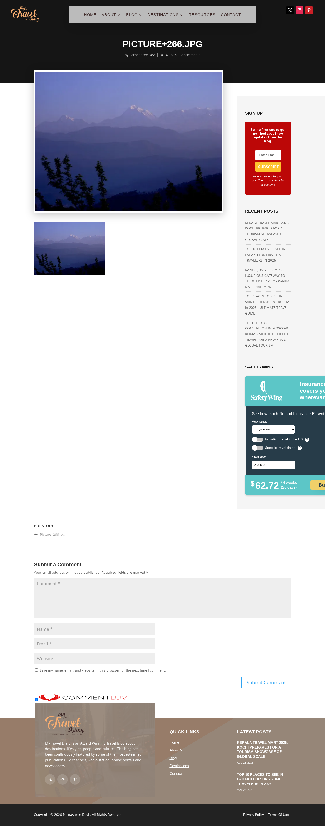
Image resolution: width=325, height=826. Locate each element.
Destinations (179, 766)
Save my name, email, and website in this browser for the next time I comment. (103, 670)
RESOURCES (202, 15)
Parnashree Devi (142, 55)
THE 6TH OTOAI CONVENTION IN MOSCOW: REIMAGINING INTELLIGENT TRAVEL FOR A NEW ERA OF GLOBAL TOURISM (267, 334)
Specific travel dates (280, 447)
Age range (260, 421)
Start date (259, 456)
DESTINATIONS (163, 15)
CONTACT (231, 15)
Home (174, 742)
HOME (90, 15)
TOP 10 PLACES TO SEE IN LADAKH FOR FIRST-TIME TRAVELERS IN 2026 (265, 255)
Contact (176, 774)
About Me (177, 750)
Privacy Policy (253, 814)
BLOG (132, 15)
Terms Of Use (278, 814)
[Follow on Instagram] (299, 10)
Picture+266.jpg (52, 534)
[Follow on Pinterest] (309, 10)
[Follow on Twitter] (50, 779)
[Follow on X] (290, 10)
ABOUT (109, 15)
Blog (173, 758)
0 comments (190, 55)
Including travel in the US (284, 439)
